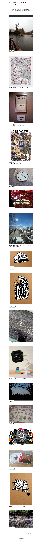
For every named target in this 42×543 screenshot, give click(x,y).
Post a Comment (13, 126)
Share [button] (10, 126)
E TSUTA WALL (12, 529)
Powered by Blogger (21, 538)
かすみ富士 (11, 401)
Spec (10, 445)
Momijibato (12, 209)
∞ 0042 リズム (12, 306)
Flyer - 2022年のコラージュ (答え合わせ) (18, 87)
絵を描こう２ (12, 423)
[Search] (32, 2)
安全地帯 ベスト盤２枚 (14, 468)
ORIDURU (11, 342)
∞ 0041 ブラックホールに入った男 (17, 506)
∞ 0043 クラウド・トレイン (15, 268)
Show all (30, 16)
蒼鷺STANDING (12, 51)
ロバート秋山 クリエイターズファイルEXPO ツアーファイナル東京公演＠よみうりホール (20, 124)
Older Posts (30, 533)
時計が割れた (12, 186)
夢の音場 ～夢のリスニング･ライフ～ (18, 378)
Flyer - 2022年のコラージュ (15, 163)
